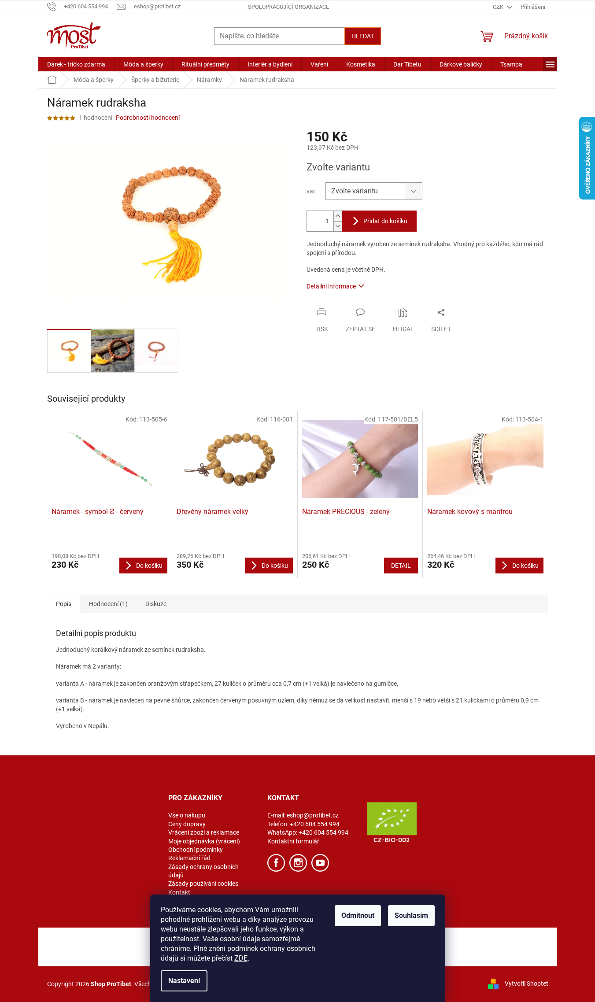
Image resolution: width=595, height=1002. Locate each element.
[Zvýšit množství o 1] (337, 216)
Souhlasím (411, 915)
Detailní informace (331, 286)
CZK (499, 7)
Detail (401, 565)
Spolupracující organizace (288, 7)
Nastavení (184, 980)
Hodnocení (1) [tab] (108, 603)
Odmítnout (357, 915)
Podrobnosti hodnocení (148, 117)
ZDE (241, 958)
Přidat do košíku (385, 221)
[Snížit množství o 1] (337, 226)
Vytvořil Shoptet (526, 983)
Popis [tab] (63, 603)
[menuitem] (76, 64)
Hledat (362, 36)
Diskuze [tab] (155, 603)
